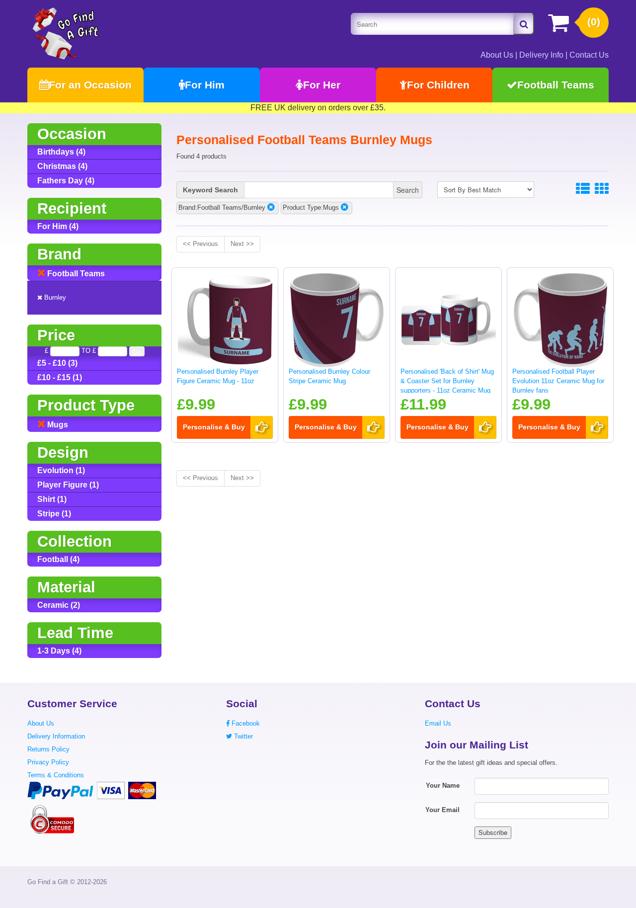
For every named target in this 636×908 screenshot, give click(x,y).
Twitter (242, 736)
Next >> (242, 244)
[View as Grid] (602, 189)
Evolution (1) (61, 470)
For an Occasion (90, 84)
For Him (205, 84)
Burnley (54, 297)
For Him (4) (58, 226)
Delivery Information (56, 736)
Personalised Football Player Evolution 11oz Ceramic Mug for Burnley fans (558, 381)
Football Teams (555, 84)
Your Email (442, 810)
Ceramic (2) (58, 605)
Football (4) (58, 559)
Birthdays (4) (61, 152)
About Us (496, 55)
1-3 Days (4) (59, 651)
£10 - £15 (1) (59, 377)
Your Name (443, 785)
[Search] (523, 24)
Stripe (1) (54, 513)
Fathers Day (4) (65, 180)
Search (408, 190)
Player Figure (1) (68, 485)
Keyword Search (210, 189)
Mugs (56, 424)
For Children (438, 84)
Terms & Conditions (55, 775)
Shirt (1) (52, 499)
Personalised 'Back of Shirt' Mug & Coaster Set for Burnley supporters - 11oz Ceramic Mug (447, 381)
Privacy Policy (48, 762)
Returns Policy (48, 749)
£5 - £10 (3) (57, 363)
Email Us (438, 723)
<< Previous (200, 244)
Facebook (245, 723)
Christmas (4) (62, 166)
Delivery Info (541, 55)
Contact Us (589, 55)
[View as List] (583, 189)
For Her (321, 84)
